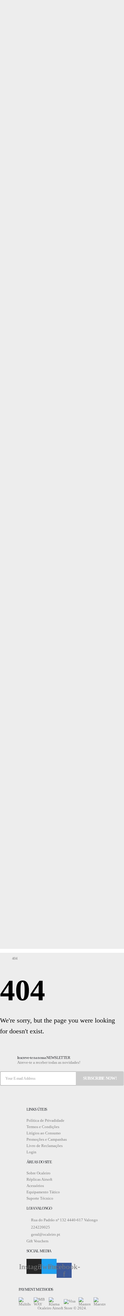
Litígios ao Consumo (43, 1133)
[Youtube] (17, 6)
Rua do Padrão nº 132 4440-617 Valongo (64, 1220)
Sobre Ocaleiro (38, 1173)
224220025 (40, 1227)
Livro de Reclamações (44, 1145)
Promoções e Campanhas (46, 1139)
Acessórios (35, 1185)
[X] (10, 6)
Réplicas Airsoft (39, 1179)
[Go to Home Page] (2, 958)
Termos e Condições (42, 1126)
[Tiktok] (31, 6)
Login (31, 1152)
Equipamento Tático (43, 1192)
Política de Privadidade (45, 1120)
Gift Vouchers (37, 1241)
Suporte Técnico (39, 1198)
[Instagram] (24, 6)
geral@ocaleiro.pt (45, 1234)
